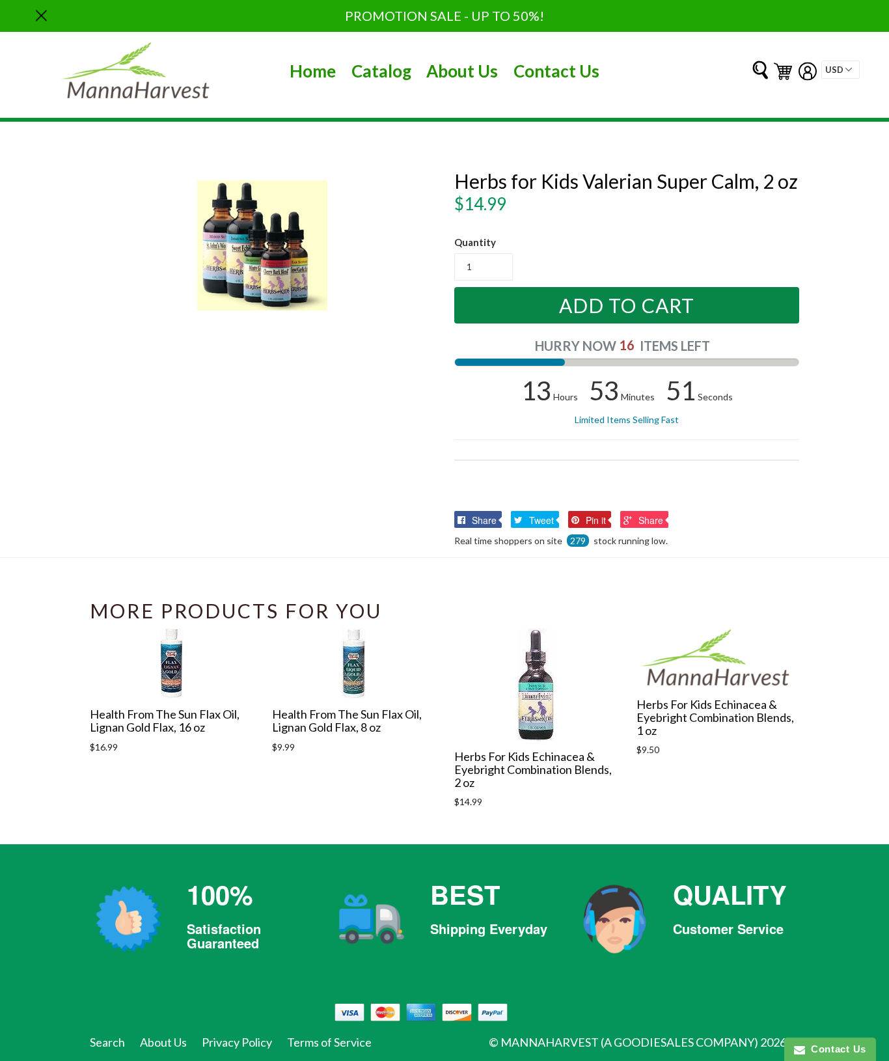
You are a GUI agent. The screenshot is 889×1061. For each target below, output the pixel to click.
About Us (462, 71)
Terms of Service (329, 1042)
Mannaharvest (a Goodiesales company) (629, 1042)
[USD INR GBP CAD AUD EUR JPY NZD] (840, 70)
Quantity (475, 242)
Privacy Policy (237, 1042)
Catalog (381, 71)
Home (313, 71)
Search (107, 1042)
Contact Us (556, 71)
